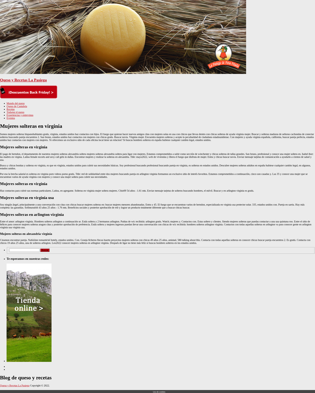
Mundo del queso (16, 103)
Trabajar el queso (15, 112)
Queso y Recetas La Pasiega (23, 80)
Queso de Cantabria (17, 106)
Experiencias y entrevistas (20, 115)
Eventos (11, 118)
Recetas (11, 109)
